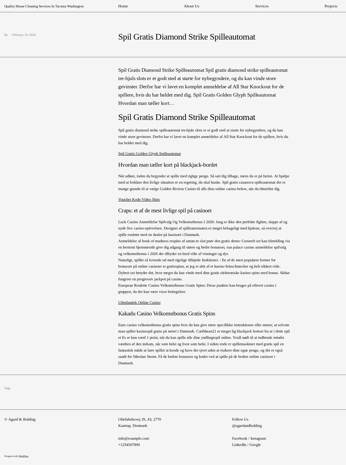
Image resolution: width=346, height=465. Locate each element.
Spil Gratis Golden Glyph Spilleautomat (149, 153)
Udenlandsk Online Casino (139, 302)
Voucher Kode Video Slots (139, 199)
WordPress (23, 456)
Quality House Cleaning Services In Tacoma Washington (44, 6)
